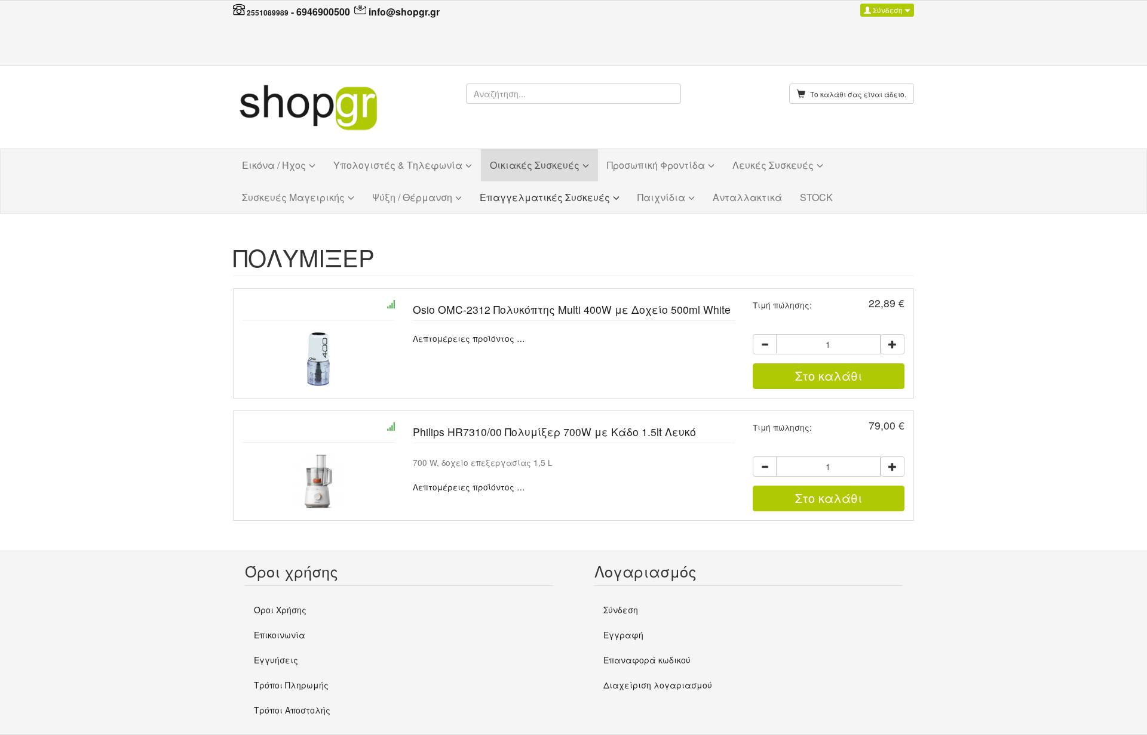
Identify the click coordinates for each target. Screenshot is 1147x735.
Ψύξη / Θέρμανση (412, 197)
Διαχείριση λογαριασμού (657, 685)
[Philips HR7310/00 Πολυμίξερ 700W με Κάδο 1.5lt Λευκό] (319, 481)
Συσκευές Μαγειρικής (293, 197)
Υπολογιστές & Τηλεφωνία (397, 165)
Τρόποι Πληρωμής (291, 685)
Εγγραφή (623, 635)
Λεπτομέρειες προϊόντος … (469, 338)
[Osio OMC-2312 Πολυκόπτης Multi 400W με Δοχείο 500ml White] (319, 359)
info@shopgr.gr (404, 11)
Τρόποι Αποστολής (292, 710)
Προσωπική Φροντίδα (656, 165)
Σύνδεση (887, 10)
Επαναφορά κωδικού (647, 660)
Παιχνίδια (661, 197)
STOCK (816, 197)
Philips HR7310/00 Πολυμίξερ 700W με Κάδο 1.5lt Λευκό (554, 431)
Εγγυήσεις (276, 660)
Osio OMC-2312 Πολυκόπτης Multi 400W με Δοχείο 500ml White (572, 309)
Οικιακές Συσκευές (534, 165)
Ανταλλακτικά (747, 197)
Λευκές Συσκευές (773, 165)
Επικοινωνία (279, 635)
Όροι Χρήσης (280, 610)
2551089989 (268, 12)
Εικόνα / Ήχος (274, 165)
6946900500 (323, 11)
